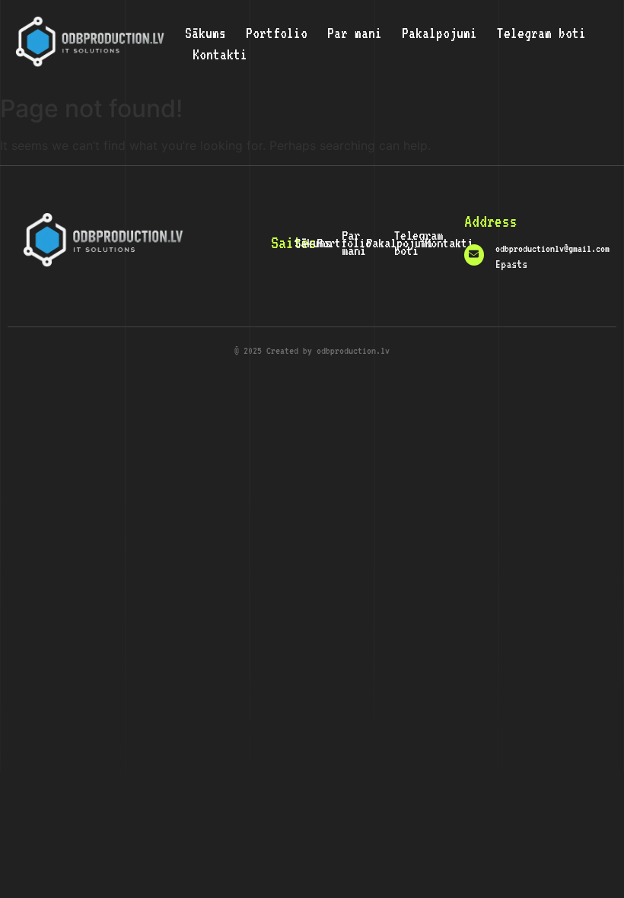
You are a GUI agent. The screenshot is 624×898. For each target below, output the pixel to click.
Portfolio (276, 32)
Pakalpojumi (439, 32)
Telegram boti (541, 32)
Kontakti (220, 54)
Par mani (354, 32)
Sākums (205, 32)
